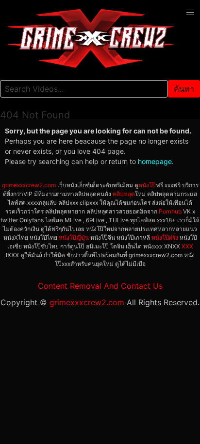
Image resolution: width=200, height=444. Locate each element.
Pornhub (170, 211)
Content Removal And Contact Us (100, 286)
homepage (155, 161)
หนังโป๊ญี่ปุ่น (74, 237)
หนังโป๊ (147, 185)
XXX (187, 246)
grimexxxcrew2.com (29, 185)
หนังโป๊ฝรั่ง (164, 237)
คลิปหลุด (124, 193)
